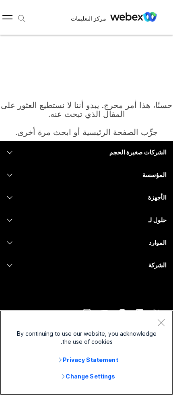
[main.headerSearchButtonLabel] (22, 16)
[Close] (161, 322)
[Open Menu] (7, 17)
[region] (86, 352)
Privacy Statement (90, 359)
